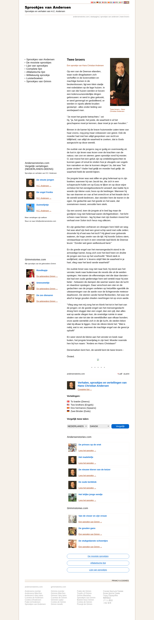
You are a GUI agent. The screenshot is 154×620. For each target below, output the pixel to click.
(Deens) (80, 401)
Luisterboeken (34, 78)
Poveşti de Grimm (84, 604)
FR (116, 2)
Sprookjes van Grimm (38, 81)
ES (111, 2)
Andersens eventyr (33, 591)
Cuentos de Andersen (34, 598)
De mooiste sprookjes (38, 62)
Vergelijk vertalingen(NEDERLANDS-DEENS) (39, 167)
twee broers (124, 17)
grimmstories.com (58, 587)
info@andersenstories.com (46, 221)
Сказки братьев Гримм (113, 591)
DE (100, 2)
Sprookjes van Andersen (48, 7)
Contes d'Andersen (33, 600)
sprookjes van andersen (109, 17)
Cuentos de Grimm (59, 598)
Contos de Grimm (84, 602)
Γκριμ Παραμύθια (110, 595)
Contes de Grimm (58, 602)
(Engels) (82, 405)
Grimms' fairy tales (59, 595)
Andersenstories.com (37, 163)
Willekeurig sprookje (38, 75)
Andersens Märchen (33, 593)
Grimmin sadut (57, 600)
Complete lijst (34, 68)
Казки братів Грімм (111, 593)
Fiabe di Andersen (32, 602)
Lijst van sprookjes (37, 65)
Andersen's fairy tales (34, 595)
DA (94, 2)
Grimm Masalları (84, 595)
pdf (120, 374)
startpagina (94, 17)
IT (122, 2)
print (127, 374)
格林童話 (107, 598)
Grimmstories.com (35, 259)
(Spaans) (83, 408)
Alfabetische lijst (35, 72)
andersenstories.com (81, 17)
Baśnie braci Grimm (85, 600)
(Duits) (80, 411)
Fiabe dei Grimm (84, 591)
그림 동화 (107, 603)
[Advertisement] (77, 37)
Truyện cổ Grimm (84, 593)
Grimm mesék (57, 604)
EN (105, 2)
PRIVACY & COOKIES (120, 581)
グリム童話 (108, 600)
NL (128, 2)
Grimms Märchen (58, 593)
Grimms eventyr (57, 591)
